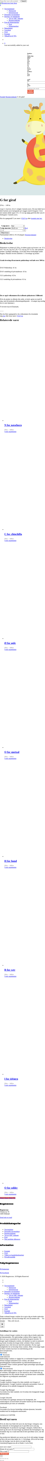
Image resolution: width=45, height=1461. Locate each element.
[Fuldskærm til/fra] (3, 1458)
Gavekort (7, 1307)
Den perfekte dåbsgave (12, 1239)
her (4, 316)
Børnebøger (8, 1305)
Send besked (30, 91)
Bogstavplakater (11, 97)
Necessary (6, 1355)
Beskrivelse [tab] (8, 238)
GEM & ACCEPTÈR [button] (7, 1415)
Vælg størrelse (5, 228)
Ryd (26, 228)
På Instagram (4, 1269)
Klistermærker (14, 1303)
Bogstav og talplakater (12, 1293)
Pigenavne (12, 1288)
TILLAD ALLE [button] (13, 1321)
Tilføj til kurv (5, 233)
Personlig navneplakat (12, 1231)
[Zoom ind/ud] (1, 1458)
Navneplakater (9, 1286)
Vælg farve (5, 226)
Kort (6, 1237)
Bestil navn (4, 1454)
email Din (28, 80)
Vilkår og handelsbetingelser (14, 1255)
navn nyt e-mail (5, 1447)
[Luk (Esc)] (7, 1458)
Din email (28, 86)
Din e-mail (4, 1451)
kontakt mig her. (36, 218)
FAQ (6, 1253)
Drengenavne (13, 1289)
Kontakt (7, 1251)
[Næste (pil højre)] (3, 1460)
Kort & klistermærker (11, 1299)
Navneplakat (8, 1229)
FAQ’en (24, 218)
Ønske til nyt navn (7, 1449)
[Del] (5, 1458)
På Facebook (4, 1273)
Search (24, 1)
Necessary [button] (3, 1353)
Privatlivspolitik (9, 1257)
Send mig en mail (6, 1217)
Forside (2, 97)
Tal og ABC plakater (11, 1235)
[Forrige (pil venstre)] (1, 1460)
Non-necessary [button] (5, 1366)
